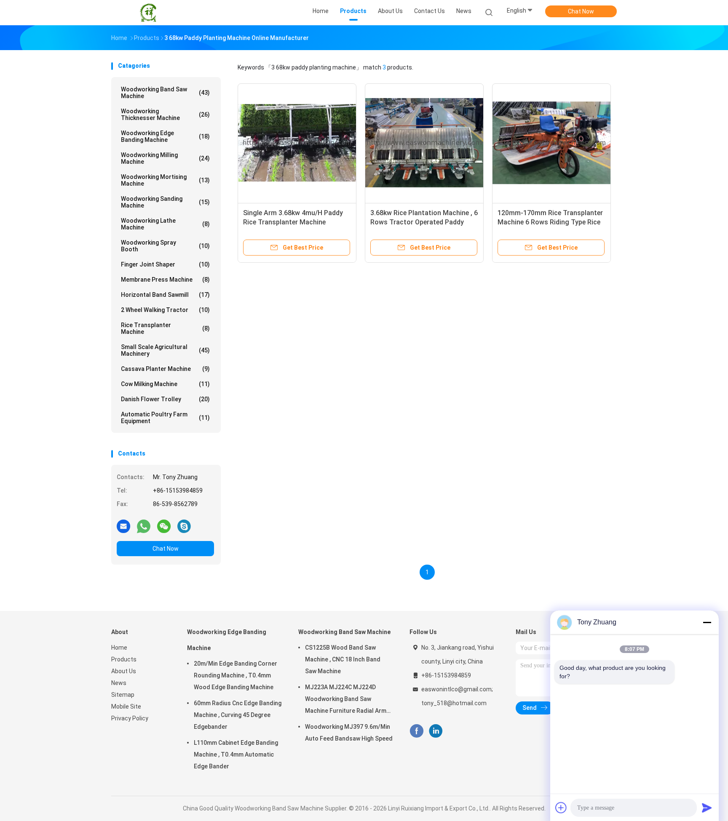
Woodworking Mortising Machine (165, 180)
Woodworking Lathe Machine (165, 224)
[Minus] (707, 622)
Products (123, 659)
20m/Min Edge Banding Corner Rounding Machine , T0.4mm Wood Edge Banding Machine (235, 675)
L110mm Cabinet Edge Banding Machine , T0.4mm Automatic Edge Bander (236, 754)
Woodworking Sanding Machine (165, 202)
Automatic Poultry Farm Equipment (165, 417)
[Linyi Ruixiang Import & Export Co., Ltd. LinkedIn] (436, 731)
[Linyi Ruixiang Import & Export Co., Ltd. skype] (184, 526)
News (118, 683)
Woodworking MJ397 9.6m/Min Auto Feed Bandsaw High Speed (349, 732)
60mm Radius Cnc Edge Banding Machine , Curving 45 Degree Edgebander (237, 715)
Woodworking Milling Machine (165, 158)
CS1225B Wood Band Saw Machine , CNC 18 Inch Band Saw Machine (342, 659)
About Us (123, 671)
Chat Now (581, 11)
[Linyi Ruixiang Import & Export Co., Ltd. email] (123, 526)
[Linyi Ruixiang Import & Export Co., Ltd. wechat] (164, 526)
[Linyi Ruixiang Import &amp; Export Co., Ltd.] (148, 13)
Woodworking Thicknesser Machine (165, 114)
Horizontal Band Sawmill (165, 294)
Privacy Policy (129, 718)
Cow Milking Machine (165, 384)
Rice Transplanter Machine (165, 328)
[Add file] (561, 807)
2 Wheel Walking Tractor (165, 310)
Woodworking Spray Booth (165, 246)
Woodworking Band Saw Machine (165, 92)
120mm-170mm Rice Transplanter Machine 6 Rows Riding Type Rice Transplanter (550, 222)
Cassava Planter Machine (165, 368)
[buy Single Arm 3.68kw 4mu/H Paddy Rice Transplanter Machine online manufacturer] (297, 143)
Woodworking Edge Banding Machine (165, 136)
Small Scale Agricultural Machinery (165, 350)
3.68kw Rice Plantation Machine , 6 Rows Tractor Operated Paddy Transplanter (424, 222)
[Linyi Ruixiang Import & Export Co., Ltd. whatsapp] (143, 526)
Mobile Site (126, 706)
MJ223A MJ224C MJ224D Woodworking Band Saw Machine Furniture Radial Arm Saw (345, 700)
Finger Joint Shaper (165, 264)
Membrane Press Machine (165, 279)
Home (119, 647)
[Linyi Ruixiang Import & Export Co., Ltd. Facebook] (416, 731)
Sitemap (122, 694)
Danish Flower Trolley (165, 399)
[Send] (707, 807)
